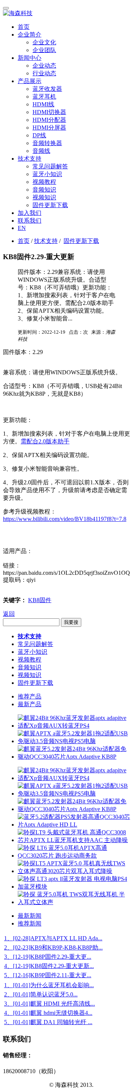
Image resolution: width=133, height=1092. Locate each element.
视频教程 (44, 182)
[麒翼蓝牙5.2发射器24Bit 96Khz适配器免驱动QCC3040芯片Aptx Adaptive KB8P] (74, 756)
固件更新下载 (50, 205)
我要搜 (71, 622)
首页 (24, 27)
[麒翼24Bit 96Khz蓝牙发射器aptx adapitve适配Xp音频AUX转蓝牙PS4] (74, 725)
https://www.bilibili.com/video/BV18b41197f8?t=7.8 (64, 519)
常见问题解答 (50, 166)
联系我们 (29, 220)
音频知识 (44, 189)
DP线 (39, 135)
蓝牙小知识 (47, 174)
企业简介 (29, 34)
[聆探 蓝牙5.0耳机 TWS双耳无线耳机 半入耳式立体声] (74, 902)
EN (22, 228)
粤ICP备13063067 (25, 1085)
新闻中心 (29, 58)
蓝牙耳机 (44, 96)
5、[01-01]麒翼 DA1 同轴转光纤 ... (48, 1022)
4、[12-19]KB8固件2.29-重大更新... (49, 966)
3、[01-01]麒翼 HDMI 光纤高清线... (49, 1003)
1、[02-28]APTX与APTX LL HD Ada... (53, 938)
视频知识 (44, 197)
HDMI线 (43, 104)
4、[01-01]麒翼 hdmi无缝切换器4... (48, 1013)
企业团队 (44, 50)
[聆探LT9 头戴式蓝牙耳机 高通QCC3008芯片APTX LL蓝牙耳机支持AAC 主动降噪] (74, 840)
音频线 (41, 151)
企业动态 (44, 65)
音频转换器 (47, 143)
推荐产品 (29, 696)
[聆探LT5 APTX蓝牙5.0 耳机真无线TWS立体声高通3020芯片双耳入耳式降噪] (74, 871)
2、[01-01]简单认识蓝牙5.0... (41, 994)
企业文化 (44, 42)
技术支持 (29, 158)
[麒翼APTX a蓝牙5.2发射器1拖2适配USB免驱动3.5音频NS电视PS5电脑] (74, 741)
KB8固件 (39, 600)
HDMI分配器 (49, 120)
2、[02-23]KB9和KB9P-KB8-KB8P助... (53, 947)
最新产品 (29, 704)
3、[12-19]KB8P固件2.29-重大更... (47, 957)
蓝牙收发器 (47, 89)
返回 (9, 614)
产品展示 (29, 81)
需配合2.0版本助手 (45, 441)
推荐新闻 (29, 923)
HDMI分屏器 (49, 127)
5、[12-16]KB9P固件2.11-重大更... (47, 975)
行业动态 (44, 73)
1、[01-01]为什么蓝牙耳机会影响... (49, 985)
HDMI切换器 (49, 112)
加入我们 (29, 213)
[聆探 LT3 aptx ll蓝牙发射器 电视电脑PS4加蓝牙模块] (74, 886)
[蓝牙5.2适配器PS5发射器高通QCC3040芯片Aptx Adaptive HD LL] (74, 824)
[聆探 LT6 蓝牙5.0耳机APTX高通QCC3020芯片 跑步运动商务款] (74, 855)
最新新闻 (29, 916)
